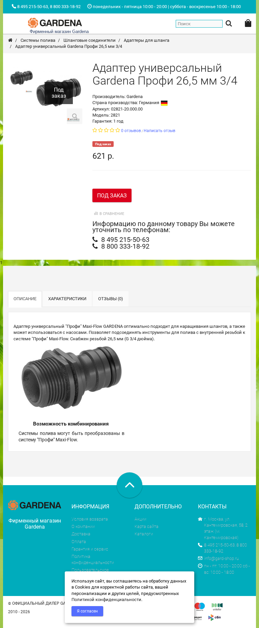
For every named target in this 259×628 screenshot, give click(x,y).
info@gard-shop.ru (221, 558)
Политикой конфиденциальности (106, 599)
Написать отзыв (159, 130)
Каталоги (144, 533)
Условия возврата (89, 519)
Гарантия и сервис (89, 549)
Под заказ (112, 195)
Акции (140, 519)
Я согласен (87, 611)
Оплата (78, 541)
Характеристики (67, 298)
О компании (83, 526)
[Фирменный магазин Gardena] (55, 22)
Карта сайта (147, 526)
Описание (24, 298)
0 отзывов (131, 130)
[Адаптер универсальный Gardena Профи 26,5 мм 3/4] (21, 78)
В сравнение (111, 214)
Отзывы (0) (110, 298)
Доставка (80, 533)
